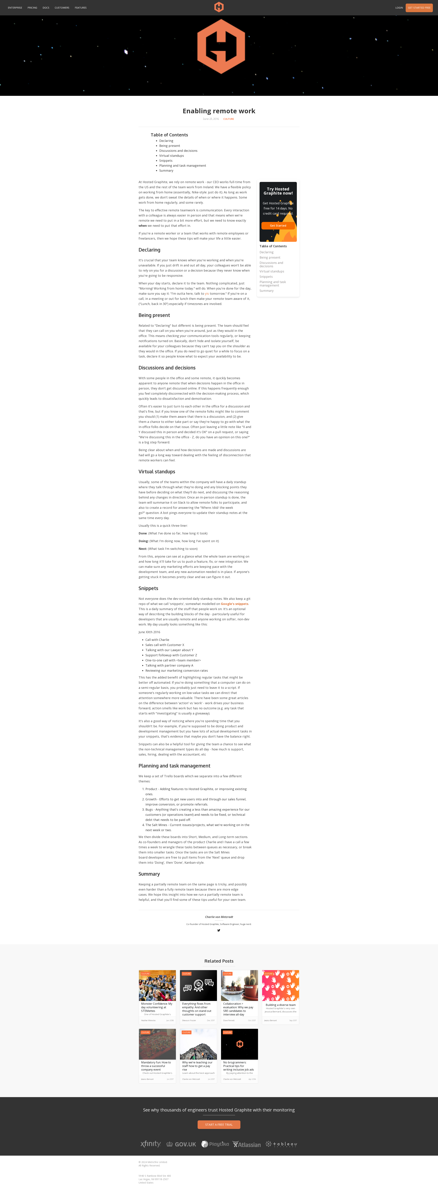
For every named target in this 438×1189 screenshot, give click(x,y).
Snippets (165, 160)
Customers (62, 7)
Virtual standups (171, 156)
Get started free (419, 7)
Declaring (166, 141)
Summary (166, 170)
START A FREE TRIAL (219, 1125)
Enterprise (15, 7)
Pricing (32, 7)
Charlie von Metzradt (219, 917)
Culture (228, 118)
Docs (46, 7)
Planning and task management (182, 165)
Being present (169, 146)
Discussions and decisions (178, 151)
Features (81, 7)
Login (399, 7)
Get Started (278, 225)
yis (207, 293)
